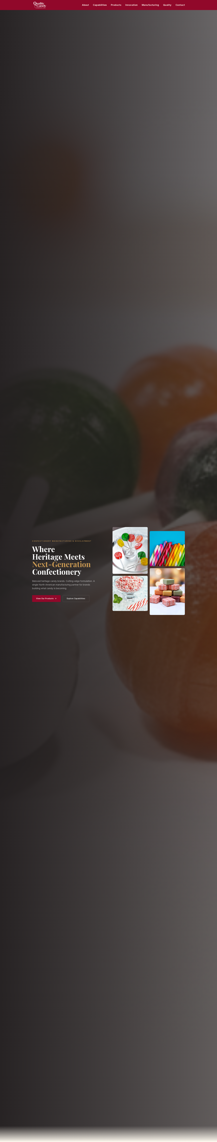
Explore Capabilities (76, 598)
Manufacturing (150, 5)
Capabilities (100, 5)
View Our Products (45, 598)
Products (116, 5)
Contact (180, 5)
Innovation (131, 5)
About (85, 5)
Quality (167, 5)
